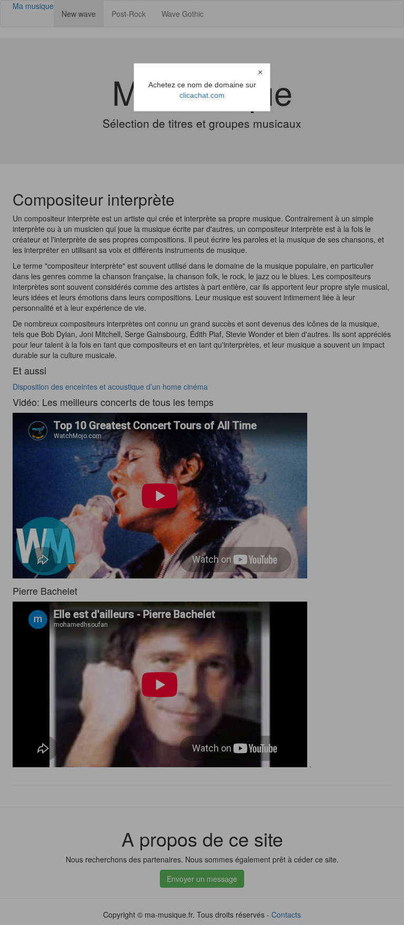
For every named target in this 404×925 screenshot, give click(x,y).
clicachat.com (202, 95)
